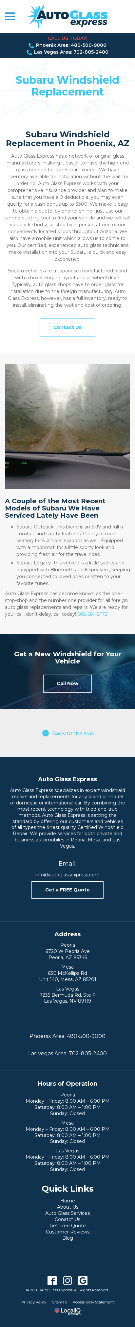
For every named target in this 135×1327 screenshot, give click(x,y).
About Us (67, 1207)
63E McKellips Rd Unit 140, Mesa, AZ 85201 (67, 976)
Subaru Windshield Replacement (67, 85)
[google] (83, 1281)
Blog (67, 1238)
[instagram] (68, 1281)
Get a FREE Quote (67, 890)
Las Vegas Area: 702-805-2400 (71, 52)
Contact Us (67, 327)
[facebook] (52, 1281)
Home (67, 1201)
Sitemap (59, 1302)
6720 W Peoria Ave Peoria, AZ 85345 (68, 954)
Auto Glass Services (67, 1213)
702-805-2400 (88, 1053)
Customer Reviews (67, 1232)
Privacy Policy (33, 1302)
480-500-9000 (86, 1036)
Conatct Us (67, 1219)
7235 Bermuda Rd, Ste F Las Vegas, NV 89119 (67, 998)
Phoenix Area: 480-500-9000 (71, 45)
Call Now (67, 683)
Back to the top (72, 733)
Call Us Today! (67, 38)
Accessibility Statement (93, 1302)
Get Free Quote (67, 1226)
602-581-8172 (92, 614)
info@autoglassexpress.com (67, 875)
